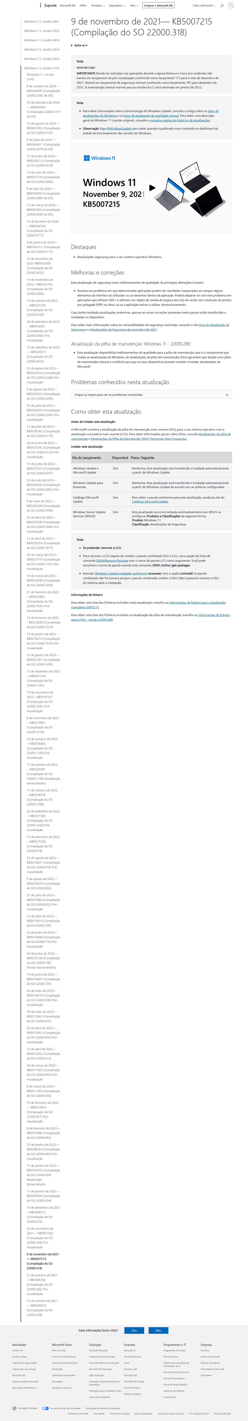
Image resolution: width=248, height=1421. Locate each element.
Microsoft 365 (68, 5)
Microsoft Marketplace (174, 1378)
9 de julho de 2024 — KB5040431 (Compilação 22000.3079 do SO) (43, 144)
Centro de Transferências (64, 1356)
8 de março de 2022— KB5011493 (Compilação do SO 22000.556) (43, 1091)
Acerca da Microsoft (210, 1356)
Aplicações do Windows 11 (24, 1387)
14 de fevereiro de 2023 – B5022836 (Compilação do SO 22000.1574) (44, 622)
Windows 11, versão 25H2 (41, 31)
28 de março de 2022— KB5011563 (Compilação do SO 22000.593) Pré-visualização (43, 1072)
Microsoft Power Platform (175, 1384)
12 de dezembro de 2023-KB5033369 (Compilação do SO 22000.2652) (40, 265)
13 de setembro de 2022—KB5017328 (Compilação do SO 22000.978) (43, 844)
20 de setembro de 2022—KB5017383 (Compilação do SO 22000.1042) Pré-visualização (43, 820)
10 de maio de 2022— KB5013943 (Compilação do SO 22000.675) (43, 1016)
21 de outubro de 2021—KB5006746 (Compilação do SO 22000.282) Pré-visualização (42, 1284)
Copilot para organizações (24, 1362)
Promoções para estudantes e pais (105, 1390)
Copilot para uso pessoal (24, 1369)
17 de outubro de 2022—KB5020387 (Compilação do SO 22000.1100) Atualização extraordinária (43, 773)
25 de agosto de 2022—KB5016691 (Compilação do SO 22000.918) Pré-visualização (43, 865)
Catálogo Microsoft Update (150, 501)
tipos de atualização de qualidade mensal (151, 115)
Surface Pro (17, 1350)
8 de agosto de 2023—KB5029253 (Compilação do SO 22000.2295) (43, 393)
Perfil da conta (58, 1350)
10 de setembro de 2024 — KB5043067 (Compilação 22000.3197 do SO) (44, 109)
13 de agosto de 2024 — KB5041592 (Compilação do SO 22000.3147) (43, 128)
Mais (132, 5)
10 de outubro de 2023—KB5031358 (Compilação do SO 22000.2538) (42, 307)
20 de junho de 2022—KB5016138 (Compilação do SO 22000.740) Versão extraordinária (43, 960)
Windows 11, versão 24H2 (41, 40)
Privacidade (99, 1413)
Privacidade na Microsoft (212, 1369)
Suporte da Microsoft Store (64, 1362)
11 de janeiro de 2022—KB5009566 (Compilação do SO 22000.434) (43, 1195)
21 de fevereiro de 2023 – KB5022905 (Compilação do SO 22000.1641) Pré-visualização (43, 601)
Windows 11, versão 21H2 (41, 68)
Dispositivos (116, 5)
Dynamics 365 (130, 1369)
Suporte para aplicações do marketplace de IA (176, 1364)
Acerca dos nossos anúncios (171, 1413)
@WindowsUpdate (118, 128)
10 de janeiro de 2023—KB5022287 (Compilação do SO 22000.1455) (43, 659)
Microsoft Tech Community (176, 1372)
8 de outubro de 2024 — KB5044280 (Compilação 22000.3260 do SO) (43, 90)
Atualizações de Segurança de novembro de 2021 (124, 329)
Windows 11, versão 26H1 (41, 21)
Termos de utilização (119, 1413)
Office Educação (96, 1375)
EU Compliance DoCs (199, 1413)
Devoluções (57, 1369)
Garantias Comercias (62, 1387)
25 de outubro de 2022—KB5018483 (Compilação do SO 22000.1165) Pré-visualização (42, 748)
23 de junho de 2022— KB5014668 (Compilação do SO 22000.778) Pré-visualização (43, 939)
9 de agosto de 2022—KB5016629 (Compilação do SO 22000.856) (43, 883)
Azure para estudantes (99, 1397)
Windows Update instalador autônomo (121, 573)
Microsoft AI (129, 1350)
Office (83, 5)
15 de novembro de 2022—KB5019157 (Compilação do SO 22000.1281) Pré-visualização (40, 701)
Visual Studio (170, 1397)
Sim (134, 1330)
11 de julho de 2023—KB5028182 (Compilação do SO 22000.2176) (43, 431)
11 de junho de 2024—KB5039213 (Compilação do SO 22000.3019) (43, 160)
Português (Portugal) (27, 1408)
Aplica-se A (80, 45)
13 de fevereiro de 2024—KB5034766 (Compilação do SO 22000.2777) (43, 228)
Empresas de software (174, 1390)
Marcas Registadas (143, 1413)
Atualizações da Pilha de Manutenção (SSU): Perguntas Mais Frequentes (139, 439)
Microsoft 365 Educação (100, 1369)
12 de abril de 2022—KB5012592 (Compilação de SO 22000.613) (43, 1053)
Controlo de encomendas (63, 1375)
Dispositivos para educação (102, 1356)
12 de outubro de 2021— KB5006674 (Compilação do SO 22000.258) (42, 1308)
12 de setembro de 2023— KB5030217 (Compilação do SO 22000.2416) (43, 354)
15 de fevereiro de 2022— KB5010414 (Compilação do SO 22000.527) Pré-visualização (43, 1111)
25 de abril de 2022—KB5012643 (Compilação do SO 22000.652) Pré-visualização (43, 1035)
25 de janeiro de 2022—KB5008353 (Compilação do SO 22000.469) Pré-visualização (43, 1151)
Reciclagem (57, 1381)
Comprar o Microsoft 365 (158, 5)
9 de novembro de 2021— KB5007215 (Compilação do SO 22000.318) (43, 1261)
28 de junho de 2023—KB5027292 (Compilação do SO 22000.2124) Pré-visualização (43, 450)
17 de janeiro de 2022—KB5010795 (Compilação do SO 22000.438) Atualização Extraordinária (43, 1174)
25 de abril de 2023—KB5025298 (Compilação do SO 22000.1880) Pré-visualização (43, 524)
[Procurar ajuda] (221, 5)
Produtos (96, 5)
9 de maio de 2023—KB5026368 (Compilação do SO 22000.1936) (43, 505)
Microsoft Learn (171, 1356)
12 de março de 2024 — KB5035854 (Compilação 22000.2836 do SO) (43, 209)
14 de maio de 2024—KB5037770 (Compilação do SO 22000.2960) (43, 177)
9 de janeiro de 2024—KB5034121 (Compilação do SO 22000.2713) (43, 247)
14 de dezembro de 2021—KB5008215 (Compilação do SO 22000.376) (43, 1214)
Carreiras (205, 1350)
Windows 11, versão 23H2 (41, 49)
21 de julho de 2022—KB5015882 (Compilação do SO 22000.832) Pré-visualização (43, 902)
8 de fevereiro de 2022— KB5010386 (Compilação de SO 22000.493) (43, 1132)
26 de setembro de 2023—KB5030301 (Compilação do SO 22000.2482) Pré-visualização (43, 330)
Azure (126, 1362)
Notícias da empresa (210, 1362)
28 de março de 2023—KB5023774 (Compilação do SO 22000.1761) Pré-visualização (43, 562)
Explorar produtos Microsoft (25, 1381)
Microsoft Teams (132, 1387)
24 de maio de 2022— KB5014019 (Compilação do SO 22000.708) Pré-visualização (43, 998)
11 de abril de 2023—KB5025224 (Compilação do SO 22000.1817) (43, 543)
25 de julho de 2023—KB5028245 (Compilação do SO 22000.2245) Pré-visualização (43, 412)
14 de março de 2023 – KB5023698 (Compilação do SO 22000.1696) (43, 580)
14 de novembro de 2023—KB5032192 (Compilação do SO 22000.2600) (40, 286)
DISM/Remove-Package (112, 560)
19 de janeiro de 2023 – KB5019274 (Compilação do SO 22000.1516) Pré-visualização (43, 641)
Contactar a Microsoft (78, 1413)
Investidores (206, 1375)
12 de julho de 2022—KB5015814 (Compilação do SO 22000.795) (43, 920)
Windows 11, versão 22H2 (41, 59)
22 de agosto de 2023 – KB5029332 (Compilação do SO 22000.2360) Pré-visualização (43, 375)
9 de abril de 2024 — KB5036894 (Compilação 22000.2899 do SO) (43, 193)
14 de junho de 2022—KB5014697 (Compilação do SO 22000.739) (43, 979)
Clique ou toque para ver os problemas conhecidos (109, 394)
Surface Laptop (19, 1356)
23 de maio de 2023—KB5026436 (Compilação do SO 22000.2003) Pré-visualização (43, 487)
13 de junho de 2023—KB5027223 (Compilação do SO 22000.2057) (43, 468)
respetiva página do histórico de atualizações (180, 120)
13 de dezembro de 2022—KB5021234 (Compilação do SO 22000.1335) (43, 678)
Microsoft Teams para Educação (104, 1362)
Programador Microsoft (174, 1350)
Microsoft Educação (98, 1350)
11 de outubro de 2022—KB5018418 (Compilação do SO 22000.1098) (42, 797)
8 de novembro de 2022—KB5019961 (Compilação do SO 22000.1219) (43, 725)
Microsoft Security (132, 1356)
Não (158, 1330)
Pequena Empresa (132, 1393)
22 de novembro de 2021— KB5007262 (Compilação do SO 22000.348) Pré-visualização (40, 1237)
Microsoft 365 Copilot (134, 1381)
